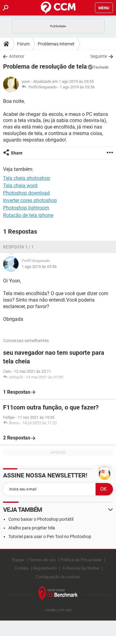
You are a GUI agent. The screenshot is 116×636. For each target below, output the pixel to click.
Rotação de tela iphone (28, 215)
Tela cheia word (20, 186)
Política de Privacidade (81, 560)
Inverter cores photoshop (30, 200)
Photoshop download (26, 193)
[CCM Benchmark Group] (58, 593)
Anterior (16, 56)
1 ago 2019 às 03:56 (77, 87)
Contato (21, 568)
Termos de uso (42, 560)
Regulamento (45, 568)
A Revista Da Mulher (80, 568)
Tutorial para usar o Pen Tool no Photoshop (49, 536)
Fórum (23, 43)
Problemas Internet (56, 43)
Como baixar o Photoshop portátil (40, 519)
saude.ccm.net (58, 610)
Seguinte (98, 56)
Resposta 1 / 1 (18, 246)
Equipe (18, 560)
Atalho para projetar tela (31, 527)
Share (17, 153)
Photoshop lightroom (26, 208)
